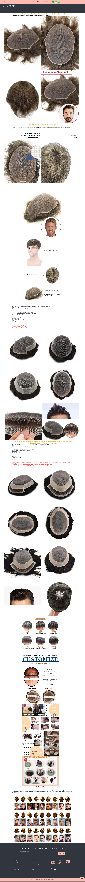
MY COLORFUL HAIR (13, 6)
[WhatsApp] (53, 2)
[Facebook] (58, 869)
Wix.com (52, 879)
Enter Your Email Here (24, 851)
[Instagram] (52, 869)
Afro (15, 871)
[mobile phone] (59, 2)
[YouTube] (55, 869)
